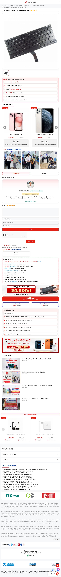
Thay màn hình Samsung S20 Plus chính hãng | (27, 529)
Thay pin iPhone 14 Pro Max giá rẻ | (51, 506)
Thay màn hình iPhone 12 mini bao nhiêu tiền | (11, 520)
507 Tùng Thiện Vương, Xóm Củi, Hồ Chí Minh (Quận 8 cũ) (18, 330)
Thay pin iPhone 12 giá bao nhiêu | (48, 504)
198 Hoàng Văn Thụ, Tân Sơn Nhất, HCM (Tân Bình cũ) (19, 479)
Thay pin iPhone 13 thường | (7, 503)
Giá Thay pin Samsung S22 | (7, 521)
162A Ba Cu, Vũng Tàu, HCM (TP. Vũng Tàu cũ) (16, 489)
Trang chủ (4, 5)
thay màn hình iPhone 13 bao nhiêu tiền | (16, 514)
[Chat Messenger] (58, 570)
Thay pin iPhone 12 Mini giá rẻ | (37, 506)
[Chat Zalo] (53, 570)
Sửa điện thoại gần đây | (6, 533)
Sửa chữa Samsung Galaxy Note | (42, 535)
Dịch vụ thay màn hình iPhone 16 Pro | (23, 513)
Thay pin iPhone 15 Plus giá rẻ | (51, 514)
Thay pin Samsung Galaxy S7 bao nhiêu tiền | (27, 526)
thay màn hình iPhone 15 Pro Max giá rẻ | (50, 520)
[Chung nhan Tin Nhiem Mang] (55, 564)
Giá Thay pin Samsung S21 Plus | (49, 521)
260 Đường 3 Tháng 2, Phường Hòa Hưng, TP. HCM (22, 469)
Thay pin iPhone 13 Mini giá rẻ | (8, 508)
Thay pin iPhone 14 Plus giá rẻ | (35, 521)
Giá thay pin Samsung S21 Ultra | (45, 529)
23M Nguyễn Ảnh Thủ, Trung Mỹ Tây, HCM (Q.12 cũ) (18, 477)
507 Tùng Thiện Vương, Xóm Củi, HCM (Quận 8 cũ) (17, 476)
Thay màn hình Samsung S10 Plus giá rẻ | (25, 528)
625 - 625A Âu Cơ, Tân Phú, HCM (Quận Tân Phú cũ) (17, 482)
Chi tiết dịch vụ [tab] (16, 173)
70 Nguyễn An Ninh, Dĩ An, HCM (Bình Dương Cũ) (16, 487)
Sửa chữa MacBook (13, 5)
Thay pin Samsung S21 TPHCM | (20, 523)
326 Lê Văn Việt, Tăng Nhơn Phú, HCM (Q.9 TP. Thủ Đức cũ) (20, 484)
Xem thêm (56, 539)
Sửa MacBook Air (24, 5)
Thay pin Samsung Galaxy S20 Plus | (40, 513)
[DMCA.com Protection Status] (32, 564)
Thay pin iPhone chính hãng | (26, 533)
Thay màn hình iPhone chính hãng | (40, 533)
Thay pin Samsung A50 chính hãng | (45, 526)
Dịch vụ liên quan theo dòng (30, 414)
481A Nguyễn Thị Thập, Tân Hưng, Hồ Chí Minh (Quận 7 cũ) (18, 327)
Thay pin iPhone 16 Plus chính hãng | (22, 503)
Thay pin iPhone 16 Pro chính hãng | (38, 503)
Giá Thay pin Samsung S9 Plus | (35, 523)
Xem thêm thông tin (30, 201)
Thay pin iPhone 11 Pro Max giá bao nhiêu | (31, 504)
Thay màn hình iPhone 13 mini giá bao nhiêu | (32, 520)
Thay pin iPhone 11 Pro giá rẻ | (7, 516)
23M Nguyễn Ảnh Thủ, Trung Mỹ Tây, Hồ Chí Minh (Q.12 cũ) (18, 334)
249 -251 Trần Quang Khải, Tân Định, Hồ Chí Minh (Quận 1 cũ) (19, 320)
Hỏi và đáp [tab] (44, 173)
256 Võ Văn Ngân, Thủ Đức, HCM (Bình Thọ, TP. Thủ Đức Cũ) (19, 486)
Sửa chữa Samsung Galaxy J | (28, 535)
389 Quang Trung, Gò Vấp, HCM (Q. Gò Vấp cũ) (16, 481)
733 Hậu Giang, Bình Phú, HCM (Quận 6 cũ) (15, 472)
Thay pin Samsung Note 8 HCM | (21, 521)
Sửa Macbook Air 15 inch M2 (38, 5)
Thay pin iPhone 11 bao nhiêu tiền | (14, 504)
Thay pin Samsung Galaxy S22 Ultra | (9, 526)
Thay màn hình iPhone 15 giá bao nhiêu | (10, 511)
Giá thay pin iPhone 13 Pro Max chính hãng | (34, 514)
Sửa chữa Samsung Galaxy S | (31, 536)
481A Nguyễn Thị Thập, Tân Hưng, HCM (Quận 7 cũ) (17, 474)
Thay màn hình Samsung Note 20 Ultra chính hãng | (46, 528)
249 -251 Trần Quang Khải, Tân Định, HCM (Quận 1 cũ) (18, 471)
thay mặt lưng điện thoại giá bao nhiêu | (16, 536)
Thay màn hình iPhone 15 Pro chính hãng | (47, 511)
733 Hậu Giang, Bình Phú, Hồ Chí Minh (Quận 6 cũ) (16, 323)
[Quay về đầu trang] (57, 566)
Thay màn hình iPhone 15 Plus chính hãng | (28, 511)
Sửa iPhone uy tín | (16, 533)
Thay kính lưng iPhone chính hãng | (14, 535)
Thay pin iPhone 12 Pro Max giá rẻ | (22, 506)
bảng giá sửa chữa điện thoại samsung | (47, 536)
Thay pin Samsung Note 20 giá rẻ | (49, 523)
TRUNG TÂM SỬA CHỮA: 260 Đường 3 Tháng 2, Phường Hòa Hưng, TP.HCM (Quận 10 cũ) (25, 316)
